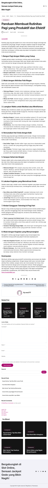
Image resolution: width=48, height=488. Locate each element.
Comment (4, 326)
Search (4, 369)
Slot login (4, 410)
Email (3, 350)
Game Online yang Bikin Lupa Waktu (11, 395)
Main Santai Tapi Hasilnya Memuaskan (39, 312)
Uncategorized (6, 19)
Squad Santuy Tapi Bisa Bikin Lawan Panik (7, 312)
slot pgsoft (4, 415)
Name (3, 345)
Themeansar (35, 485)
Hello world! (18, 403)
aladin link (4, 409)
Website (3, 356)
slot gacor (4, 413)
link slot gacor (5, 412)
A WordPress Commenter (8, 403)
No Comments (21, 32)
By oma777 (6, 32)
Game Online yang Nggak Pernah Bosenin (12, 391)
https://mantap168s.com (8, 272)
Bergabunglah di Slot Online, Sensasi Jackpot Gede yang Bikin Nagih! (12, 6)
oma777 (28, 292)
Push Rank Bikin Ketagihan (24, 312)
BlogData (28, 485)
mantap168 (5, 39)
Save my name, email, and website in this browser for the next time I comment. (21, 362)
